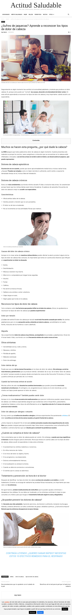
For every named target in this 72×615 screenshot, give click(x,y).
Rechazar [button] (32, 612)
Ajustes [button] (65, 609)
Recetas (45, 14)
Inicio (2, 19)
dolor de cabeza (19, 576)
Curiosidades (5, 14)
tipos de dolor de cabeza (32, 576)
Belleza (31, 14)
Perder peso (38, 14)
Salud (7, 19)
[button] (68, 14)
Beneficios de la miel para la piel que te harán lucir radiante (55, 585)
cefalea (11, 576)
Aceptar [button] (40, 612)
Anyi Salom (4, 32)
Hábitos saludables (16, 14)
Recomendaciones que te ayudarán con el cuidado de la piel (17, 585)
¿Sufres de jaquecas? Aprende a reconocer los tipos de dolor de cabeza (34, 27)
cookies (6, 602)
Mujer (25, 14)
